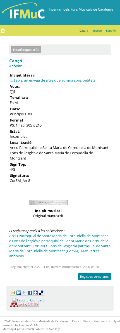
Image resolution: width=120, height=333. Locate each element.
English (97, 30)
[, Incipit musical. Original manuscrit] (48, 206)
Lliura (86, 321)
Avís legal (55, 329)
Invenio (24, 325)
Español (111, 30)
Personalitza (102, 321)
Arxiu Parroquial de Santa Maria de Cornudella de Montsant (58, 235)
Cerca (76, 321)
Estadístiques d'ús (26, 49)
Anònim (15, 65)
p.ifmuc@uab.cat (33, 329)
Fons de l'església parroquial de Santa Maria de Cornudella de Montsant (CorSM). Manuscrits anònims (60, 250)
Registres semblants (94, 276)
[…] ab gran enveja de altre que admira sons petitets (52, 80)
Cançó (15, 60)
